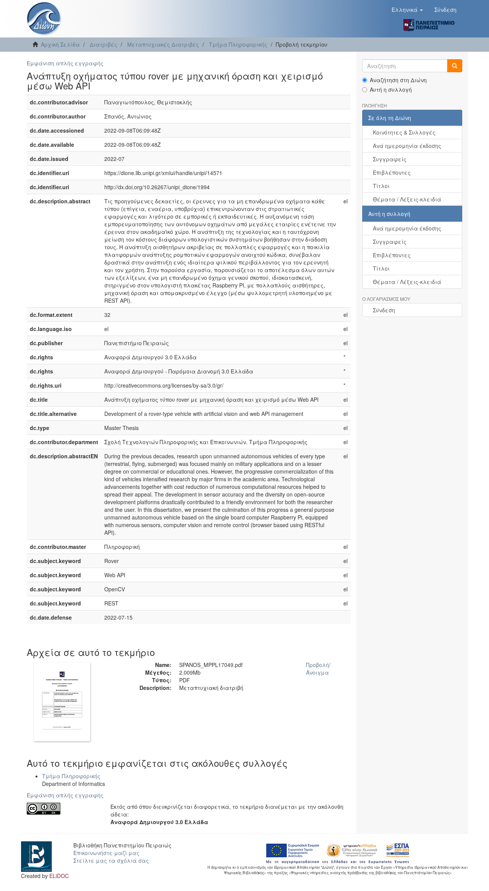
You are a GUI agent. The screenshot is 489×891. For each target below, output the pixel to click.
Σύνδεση (384, 310)
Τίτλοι (381, 186)
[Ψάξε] (454, 65)
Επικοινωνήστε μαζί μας (106, 853)
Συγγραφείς (389, 159)
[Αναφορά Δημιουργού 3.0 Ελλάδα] (63, 809)
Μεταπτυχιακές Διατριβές (163, 44)
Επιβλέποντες (392, 172)
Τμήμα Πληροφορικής (238, 44)
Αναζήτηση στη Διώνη (398, 80)
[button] (407, 9)
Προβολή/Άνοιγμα (318, 668)
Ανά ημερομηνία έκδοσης (407, 145)
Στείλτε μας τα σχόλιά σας (111, 860)
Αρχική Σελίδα (60, 44)
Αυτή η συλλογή (391, 89)
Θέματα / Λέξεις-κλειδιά (407, 199)
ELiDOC (59, 876)
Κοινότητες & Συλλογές (404, 132)
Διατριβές (103, 44)
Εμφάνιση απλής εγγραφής (65, 63)
